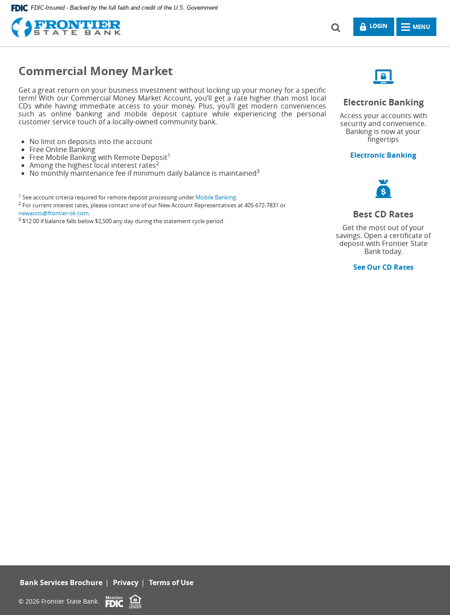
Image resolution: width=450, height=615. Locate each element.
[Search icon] (339, 27)
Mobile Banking (216, 197)
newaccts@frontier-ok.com (53, 213)
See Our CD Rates (383, 267)
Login (377, 28)
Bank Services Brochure (61, 582)
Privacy (125, 582)
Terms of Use (171, 582)
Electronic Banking (383, 155)
